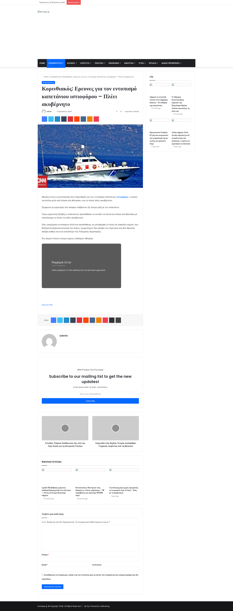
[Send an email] (52, 111)
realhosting (104, 606)
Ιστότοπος (96, 565)
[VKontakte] (83, 119)
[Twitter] (51, 119)
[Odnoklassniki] (89, 119)
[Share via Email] (111, 320)
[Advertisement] (116, 39)
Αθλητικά (128, 63)
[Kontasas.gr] (44, 11)
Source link (47, 304)
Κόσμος (71, 63)
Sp (88, 606)
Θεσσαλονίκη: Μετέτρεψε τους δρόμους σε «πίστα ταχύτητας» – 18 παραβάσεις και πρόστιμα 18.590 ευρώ (90, 491)
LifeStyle (84, 63)
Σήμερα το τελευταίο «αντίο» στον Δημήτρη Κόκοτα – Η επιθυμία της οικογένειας (159, 101)
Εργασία (152, 63)
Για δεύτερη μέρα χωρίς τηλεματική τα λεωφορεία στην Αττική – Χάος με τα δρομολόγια (123, 490)
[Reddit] (77, 119)
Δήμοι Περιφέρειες (171, 63)
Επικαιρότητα (55, 63)
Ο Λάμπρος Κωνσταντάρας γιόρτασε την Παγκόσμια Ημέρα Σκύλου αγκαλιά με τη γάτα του (180, 104)
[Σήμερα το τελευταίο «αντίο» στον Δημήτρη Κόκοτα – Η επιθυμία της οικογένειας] (159, 88)
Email (45, 565)
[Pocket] (96, 119)
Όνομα (45, 555)
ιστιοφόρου (122, 197)
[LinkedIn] (57, 119)
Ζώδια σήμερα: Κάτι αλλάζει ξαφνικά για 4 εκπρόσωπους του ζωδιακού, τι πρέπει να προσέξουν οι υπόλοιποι (181, 138)
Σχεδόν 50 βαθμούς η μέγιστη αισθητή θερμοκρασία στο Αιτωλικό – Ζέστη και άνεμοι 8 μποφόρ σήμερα (56, 491)
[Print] (118, 320)
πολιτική (99, 63)
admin (49, 111)
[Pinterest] (70, 119)
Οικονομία (114, 63)
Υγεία (141, 63)
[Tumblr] (64, 119)
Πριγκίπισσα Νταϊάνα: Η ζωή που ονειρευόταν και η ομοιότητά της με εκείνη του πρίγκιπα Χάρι (159, 138)
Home (42, 63)
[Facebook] (44, 119)
